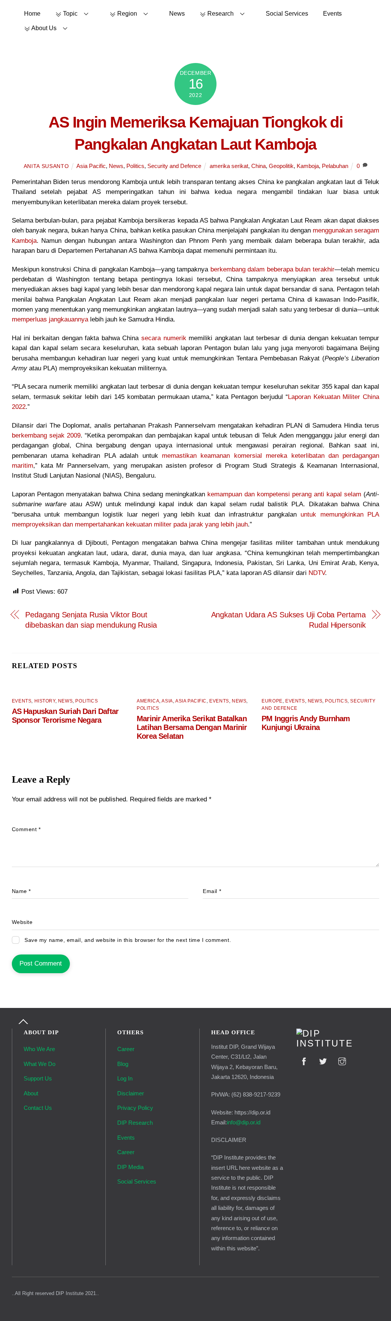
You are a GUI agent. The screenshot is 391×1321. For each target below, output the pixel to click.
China (258, 166)
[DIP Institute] (338, 1043)
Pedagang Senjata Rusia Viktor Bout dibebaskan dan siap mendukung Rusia (91, 619)
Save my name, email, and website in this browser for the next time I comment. (127, 940)
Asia (167, 701)
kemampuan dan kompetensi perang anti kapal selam (284, 494)
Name (21, 891)
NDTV (317, 573)
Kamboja (308, 166)
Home (32, 13)
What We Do (39, 1064)
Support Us (38, 1078)
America (148, 701)
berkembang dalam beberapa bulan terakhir (272, 269)
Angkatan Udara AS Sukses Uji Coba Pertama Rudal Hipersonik (288, 619)
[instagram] (342, 1061)
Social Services (287, 13)
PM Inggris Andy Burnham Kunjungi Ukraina (306, 723)
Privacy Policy (135, 1108)
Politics (135, 166)
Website (22, 922)
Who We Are (39, 1049)
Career (125, 1049)
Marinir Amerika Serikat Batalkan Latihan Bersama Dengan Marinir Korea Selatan (192, 727)
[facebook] (304, 1061)
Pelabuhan (335, 166)
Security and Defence (174, 166)
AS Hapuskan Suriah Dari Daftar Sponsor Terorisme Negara (65, 715)
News (177, 13)
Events (332, 13)
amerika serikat (229, 166)
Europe (272, 701)
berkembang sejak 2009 (46, 435)
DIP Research (135, 1122)
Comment (26, 829)
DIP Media (130, 1167)
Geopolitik (281, 166)
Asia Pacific (91, 166)
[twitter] (323, 1061)
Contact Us (38, 1108)
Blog (122, 1064)
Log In (124, 1078)
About (31, 1093)
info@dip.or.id (243, 1122)
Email (212, 891)
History (44, 701)
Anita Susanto (46, 166)
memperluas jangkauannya (50, 319)
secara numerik (163, 338)
